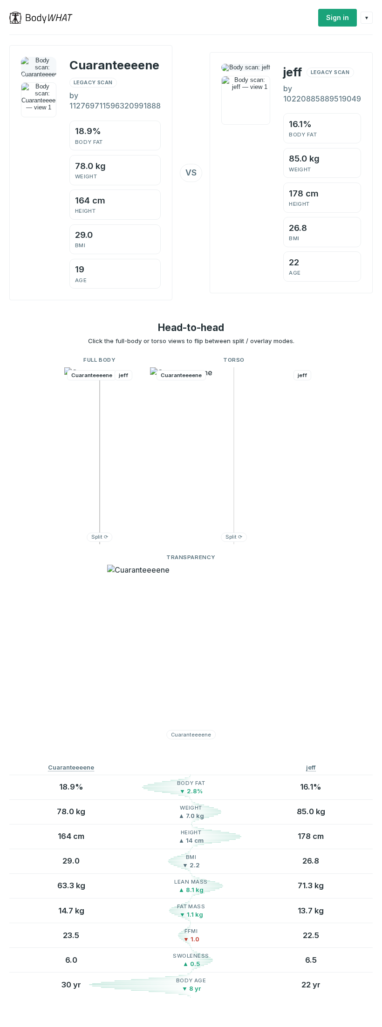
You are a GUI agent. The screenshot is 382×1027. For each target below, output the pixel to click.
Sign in (337, 17)
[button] (99, 455)
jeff (311, 767)
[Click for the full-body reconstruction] (38, 67)
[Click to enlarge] (38, 100)
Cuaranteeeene (71, 767)
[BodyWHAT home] (44, 18)
